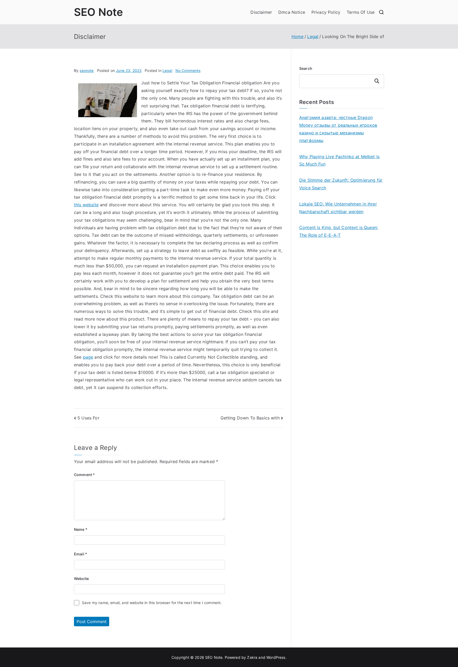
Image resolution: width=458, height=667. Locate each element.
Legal (167, 70)
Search (305, 68)
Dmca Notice (291, 12)
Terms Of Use (361, 12)
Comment (84, 474)
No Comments (188, 70)
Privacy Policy (325, 12)
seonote (87, 70)
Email (80, 554)
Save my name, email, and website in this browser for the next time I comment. (152, 602)
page (88, 357)
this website (86, 204)
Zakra (252, 657)
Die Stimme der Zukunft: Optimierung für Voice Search (340, 183)
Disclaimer (261, 12)
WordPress (275, 657)
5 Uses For (88, 418)
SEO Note (98, 12)
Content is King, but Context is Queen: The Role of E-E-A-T (338, 231)
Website (81, 578)
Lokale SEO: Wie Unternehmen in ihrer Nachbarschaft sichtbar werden (338, 207)
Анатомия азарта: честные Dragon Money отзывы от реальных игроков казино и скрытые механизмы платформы (338, 129)
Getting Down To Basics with (250, 418)
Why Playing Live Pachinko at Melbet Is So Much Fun (339, 160)
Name (80, 529)
